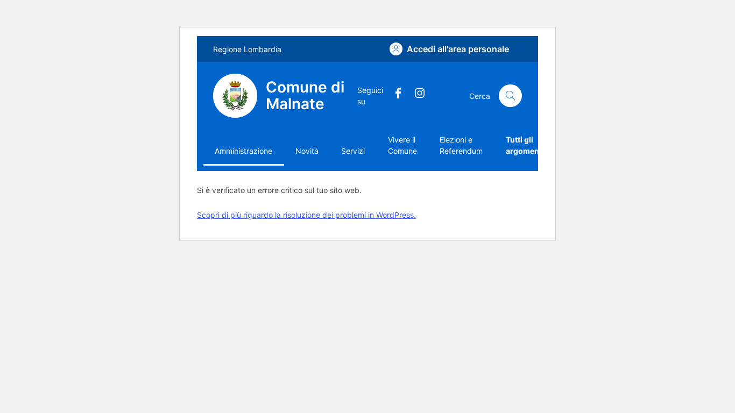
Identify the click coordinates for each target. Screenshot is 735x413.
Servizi (353, 150)
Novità (307, 150)
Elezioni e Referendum (461, 145)
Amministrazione (243, 150)
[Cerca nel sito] (510, 96)
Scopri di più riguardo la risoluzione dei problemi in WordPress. (306, 214)
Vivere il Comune (402, 145)
